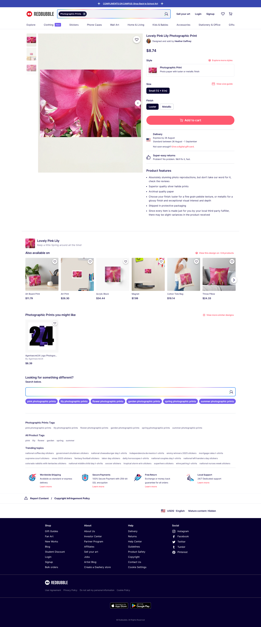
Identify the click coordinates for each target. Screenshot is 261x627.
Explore (31, 24)
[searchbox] (130, 392)
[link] (41, 401)
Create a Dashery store (97, 567)
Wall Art (114, 24)
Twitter (181, 541)
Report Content (39, 498)
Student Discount (55, 551)
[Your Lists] (223, 14)
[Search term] (166, 14)
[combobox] (113, 14)
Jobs (87, 556)
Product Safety (136, 551)
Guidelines (134, 546)
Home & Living (136, 24)
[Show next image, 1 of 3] (138, 103)
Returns (132, 536)
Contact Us (134, 561)
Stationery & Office (209, 24)
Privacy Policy (70, 590)
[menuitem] (31, 25)
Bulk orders (51, 567)
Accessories (183, 24)
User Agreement (53, 590)
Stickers (74, 24)
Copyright (134, 556)
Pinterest (182, 552)
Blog (47, 546)
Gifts (231, 24)
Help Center (135, 541)
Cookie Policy (123, 590)
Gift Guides (51, 531)
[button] (130, 3)
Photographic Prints (36, 422)
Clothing (52, 24)
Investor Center (93, 536)
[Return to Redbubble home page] (40, 14)
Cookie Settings (137, 567)
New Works (51, 541)
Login (48, 556)
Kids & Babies (160, 24)
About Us (89, 531)
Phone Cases (94, 24)
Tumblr (181, 546)
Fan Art (49, 536)
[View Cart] (230, 14)
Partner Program (93, 541)
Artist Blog (90, 561)
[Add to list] (136, 39)
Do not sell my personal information (97, 590)
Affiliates (89, 546)
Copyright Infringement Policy (72, 498)
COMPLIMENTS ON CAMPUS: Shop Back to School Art (130, 3)
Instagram (183, 531)
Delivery (132, 531)
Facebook (183, 536)
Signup (49, 561)
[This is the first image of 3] (43, 103)
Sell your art (91, 551)
